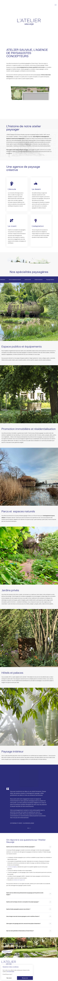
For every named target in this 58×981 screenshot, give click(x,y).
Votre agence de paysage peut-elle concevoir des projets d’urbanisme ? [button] (23, 923)
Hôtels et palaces (38, 279)
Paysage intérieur (50, 279)
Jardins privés (28, 279)
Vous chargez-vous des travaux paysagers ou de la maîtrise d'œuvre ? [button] (23, 916)
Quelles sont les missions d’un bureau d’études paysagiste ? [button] (20, 846)
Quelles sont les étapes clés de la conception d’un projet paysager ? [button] (22, 902)
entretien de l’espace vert (19, 880)
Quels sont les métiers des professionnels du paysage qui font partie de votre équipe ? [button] (24, 893)
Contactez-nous (7, 951)
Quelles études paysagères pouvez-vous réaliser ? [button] (18, 909)
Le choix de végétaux (12, 867)
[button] (54, 5)
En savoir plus (10, 971)
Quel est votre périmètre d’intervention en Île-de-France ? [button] (20, 930)
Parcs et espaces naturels (15, 279)
